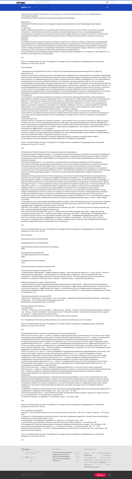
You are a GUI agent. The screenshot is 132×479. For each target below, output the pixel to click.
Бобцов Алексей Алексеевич (61, 454)
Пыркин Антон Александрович (61, 458)
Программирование (104, 453)
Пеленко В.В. (56, 460)
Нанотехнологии (105, 457)
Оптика (86, 453)
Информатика (97, 460)
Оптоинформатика (90, 457)
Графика (103, 462)
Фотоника (108, 464)
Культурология (107, 460)
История (86, 462)
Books (26, 7)
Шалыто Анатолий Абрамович (61, 456)
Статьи (36, 7)
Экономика (107, 455)
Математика (94, 462)
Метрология (88, 465)
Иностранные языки (91, 467)
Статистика (88, 460)
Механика (88, 455)
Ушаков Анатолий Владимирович (62, 452)
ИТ (93, 453)
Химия (109, 462)
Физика (99, 464)
